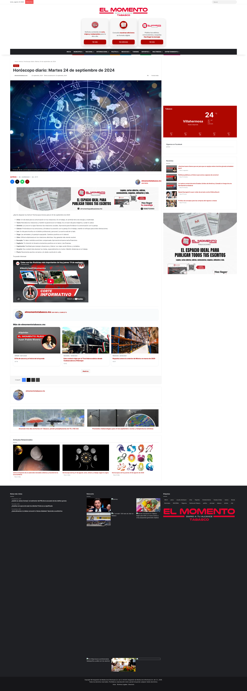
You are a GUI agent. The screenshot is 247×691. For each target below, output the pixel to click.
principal (212, 503)
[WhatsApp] (22, 182)
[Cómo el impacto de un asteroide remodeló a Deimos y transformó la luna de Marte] (36, 458)
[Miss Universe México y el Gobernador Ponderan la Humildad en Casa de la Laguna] (123, 665)
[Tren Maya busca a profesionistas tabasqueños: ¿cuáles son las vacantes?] (99, 665)
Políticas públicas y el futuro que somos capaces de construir (198, 175)
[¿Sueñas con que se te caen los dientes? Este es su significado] (123, 505)
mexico (226, 500)
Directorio (131, 684)
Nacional (89, 52)
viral (232, 503)
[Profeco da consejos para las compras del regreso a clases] (171, 203)
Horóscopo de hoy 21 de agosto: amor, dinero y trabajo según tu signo (86, 472)
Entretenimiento (171, 52)
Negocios (125, 52)
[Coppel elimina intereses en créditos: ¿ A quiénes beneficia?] (99, 519)
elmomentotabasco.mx (21, 75)
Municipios (78, 52)
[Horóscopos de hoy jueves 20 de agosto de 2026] (135, 458)
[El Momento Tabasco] (123, 12)
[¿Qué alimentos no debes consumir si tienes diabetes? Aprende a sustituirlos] (148, 505)
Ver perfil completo (59, 312)
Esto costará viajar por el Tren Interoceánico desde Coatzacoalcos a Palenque (83, 360)
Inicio (69, 52)
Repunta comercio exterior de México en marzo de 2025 (134, 358)
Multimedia (157, 52)
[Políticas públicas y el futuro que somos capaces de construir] (171, 177)
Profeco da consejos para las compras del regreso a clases (197, 200)
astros (86, 371)
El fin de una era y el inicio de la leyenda (29, 358)
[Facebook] (12, 182)
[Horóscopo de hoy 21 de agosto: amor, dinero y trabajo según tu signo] (86, 458)
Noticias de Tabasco (194, 503)
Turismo (136, 52)
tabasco (219, 503)
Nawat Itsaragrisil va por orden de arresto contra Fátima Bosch (198, 192)
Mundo (233, 500)
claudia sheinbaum (181, 500)
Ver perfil (144, 183)
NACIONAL (176, 503)
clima (190, 500)
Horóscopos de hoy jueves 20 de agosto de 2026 (128, 472)
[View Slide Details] (200, 243)
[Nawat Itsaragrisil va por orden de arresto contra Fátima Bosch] (171, 194)
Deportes (145, 52)
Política (114, 52)
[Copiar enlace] (27, 182)
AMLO (166, 500)
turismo (226, 503)
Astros (21, 61)
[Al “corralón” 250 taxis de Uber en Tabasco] (123, 519)
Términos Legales (122, 684)
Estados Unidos (218, 500)
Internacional (102, 52)
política (205, 503)
